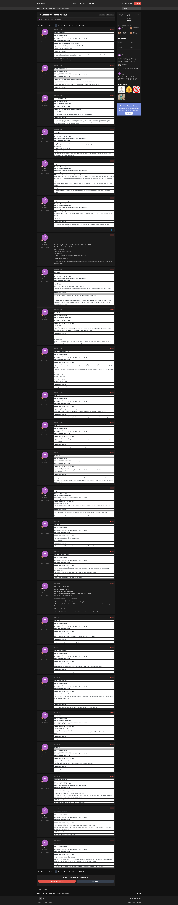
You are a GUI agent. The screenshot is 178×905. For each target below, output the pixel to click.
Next (73, 25)
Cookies (45, 902)
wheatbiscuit (136, 27)
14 (69, 25)
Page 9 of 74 (81, 25)
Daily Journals (58, 19)
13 (66, 25)
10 (58, 25)
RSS (51, 902)
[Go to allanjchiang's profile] (119, 33)
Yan (41, 19)
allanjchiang (124, 32)
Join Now (129, 113)
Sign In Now (95, 881)
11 (61, 25)
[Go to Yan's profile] (39, 19)
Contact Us (40, 902)
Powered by (134, 902)
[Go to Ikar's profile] (131, 33)
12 (64, 25)
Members (45, 39)
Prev (42, 25)
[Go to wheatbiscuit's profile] (131, 28)
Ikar (134, 32)
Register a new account (57, 881)
